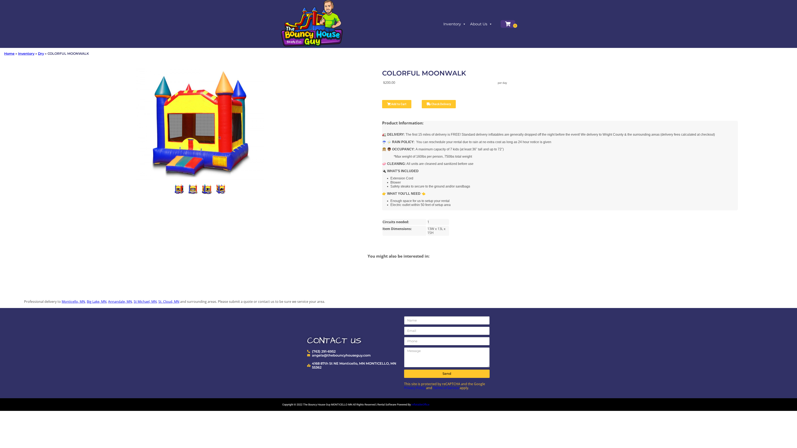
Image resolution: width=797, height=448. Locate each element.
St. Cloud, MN (168, 301)
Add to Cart (398, 104)
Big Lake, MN (96, 301)
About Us (478, 24)
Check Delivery (441, 104)
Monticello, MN (73, 301)
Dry (41, 54)
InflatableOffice (420, 404)
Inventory (452, 24)
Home (9, 54)
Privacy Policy (414, 388)
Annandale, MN (120, 301)
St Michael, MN (145, 301)
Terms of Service (446, 388)
